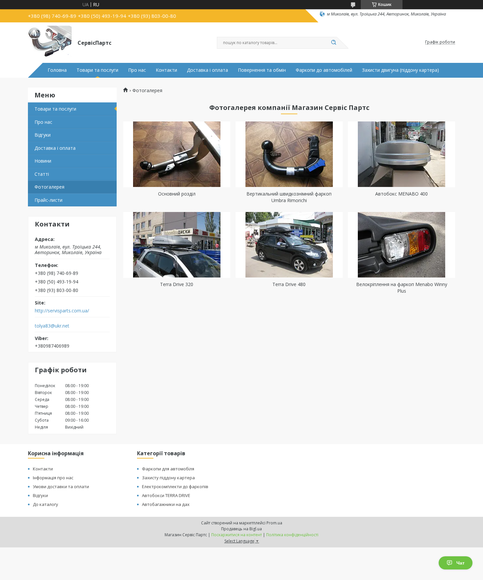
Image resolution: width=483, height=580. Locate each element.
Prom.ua (274, 523)
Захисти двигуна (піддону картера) (400, 70)
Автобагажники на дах (166, 504)
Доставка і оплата (207, 70)
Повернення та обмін (262, 70)
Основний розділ (177, 194)
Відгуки (42, 135)
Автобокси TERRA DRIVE (166, 495)
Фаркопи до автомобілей (324, 70)
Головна (57, 70)
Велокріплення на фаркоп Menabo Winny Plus (401, 287)
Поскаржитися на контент (236, 535)
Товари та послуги (97, 70)
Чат (460, 563)
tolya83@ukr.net (52, 326)
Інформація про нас (53, 478)
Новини (42, 161)
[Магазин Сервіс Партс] (50, 42)
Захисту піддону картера (168, 478)
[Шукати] (333, 43)
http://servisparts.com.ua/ (62, 311)
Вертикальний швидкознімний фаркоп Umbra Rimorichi (289, 197)
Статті (41, 174)
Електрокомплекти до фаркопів (175, 486)
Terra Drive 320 (176, 284)
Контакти (166, 70)
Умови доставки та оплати (61, 486)
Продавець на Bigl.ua (241, 529)
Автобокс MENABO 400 (401, 194)
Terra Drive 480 (289, 284)
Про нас (137, 70)
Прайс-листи (48, 200)
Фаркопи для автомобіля (168, 469)
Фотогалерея (49, 187)
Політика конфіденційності (292, 535)
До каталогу (45, 504)
